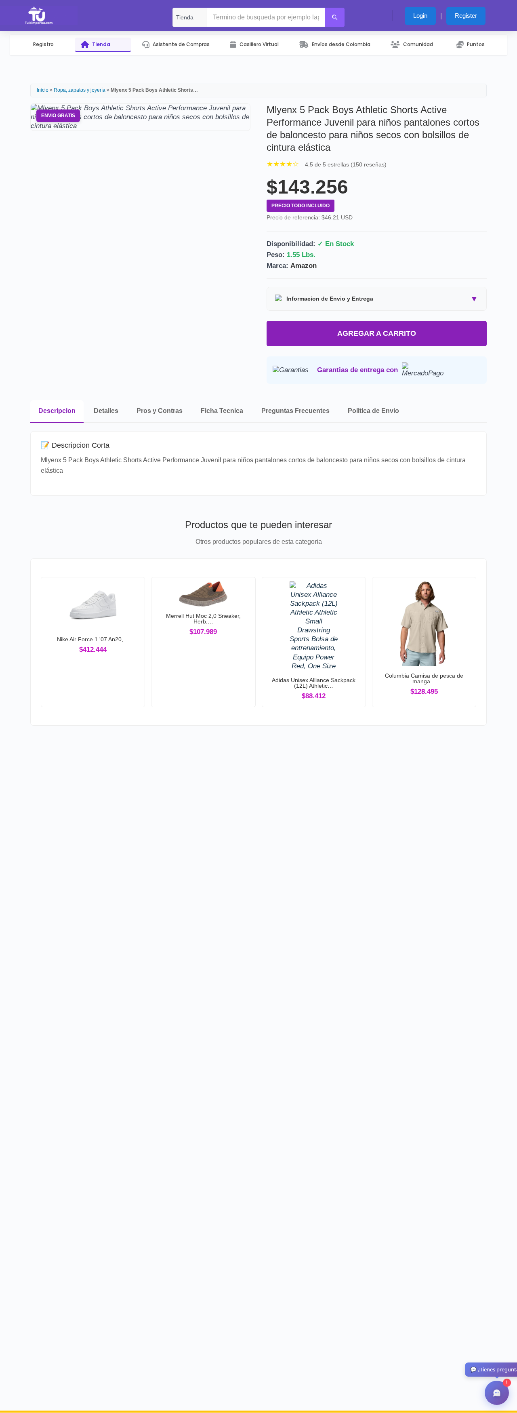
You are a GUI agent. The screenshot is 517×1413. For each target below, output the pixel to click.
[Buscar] (335, 17)
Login (420, 15)
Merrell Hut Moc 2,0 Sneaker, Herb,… (203, 619)
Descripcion (57, 410)
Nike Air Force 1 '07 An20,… (93, 639)
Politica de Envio (373, 410)
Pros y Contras (160, 410)
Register (466, 15)
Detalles (106, 410)
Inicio (42, 90)
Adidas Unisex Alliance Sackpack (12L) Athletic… (313, 683)
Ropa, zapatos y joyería (80, 90)
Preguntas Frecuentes (295, 410)
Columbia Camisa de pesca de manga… (424, 678)
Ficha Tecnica (222, 410)
